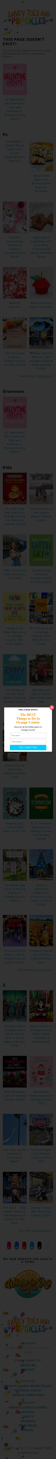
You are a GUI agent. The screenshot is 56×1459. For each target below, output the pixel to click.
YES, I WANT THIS (28, 747)
